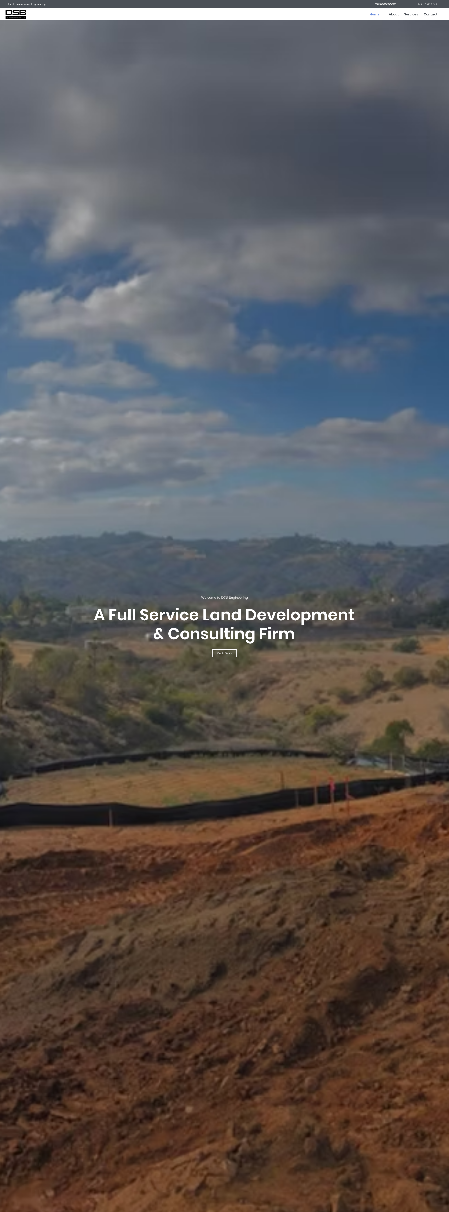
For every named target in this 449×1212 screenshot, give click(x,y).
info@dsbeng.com (385, 4)
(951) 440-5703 (427, 4)
